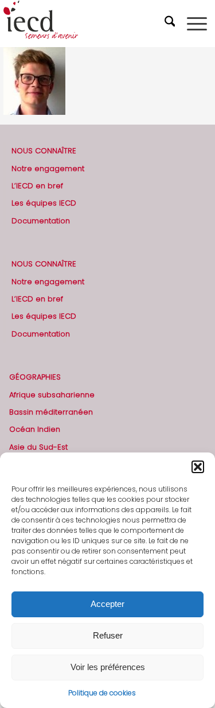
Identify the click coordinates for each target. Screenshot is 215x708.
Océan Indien (34, 429)
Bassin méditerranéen (51, 412)
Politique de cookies (102, 693)
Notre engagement (47, 168)
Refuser (108, 635)
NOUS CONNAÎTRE (43, 150)
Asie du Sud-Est (38, 447)
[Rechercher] (171, 24)
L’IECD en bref (37, 185)
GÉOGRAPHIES (35, 377)
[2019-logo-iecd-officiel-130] (86, 24)
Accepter (107, 604)
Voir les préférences (108, 667)
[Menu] (197, 24)
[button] (198, 467)
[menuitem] (171, 24)
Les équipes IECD (43, 203)
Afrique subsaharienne (52, 394)
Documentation (40, 220)
